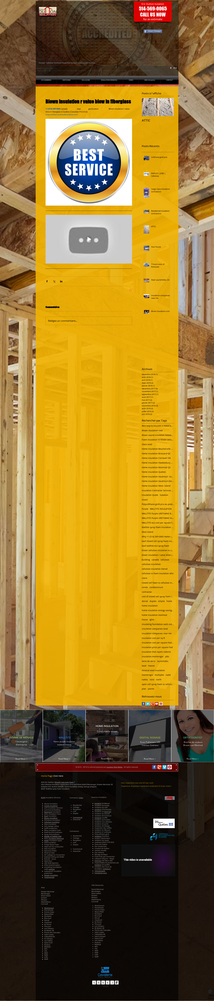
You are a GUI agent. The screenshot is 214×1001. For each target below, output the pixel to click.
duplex (153, 601)
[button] (107, 38)
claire (144, 578)
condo (145, 587)
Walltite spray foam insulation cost (158, 527)
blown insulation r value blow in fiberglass (158, 555)
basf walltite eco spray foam (155, 545)
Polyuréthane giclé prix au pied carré (158, 504)
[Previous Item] (146, 107)
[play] (171, 67)
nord (152, 679)
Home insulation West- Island (156, 485)
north (158, 679)
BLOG (43, 798)
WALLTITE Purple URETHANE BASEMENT (158, 513)
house (145, 619)
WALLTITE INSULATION (161, 508)
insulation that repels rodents (156, 651)
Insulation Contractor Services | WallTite (158, 490)
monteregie (147, 674)
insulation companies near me (156, 633)
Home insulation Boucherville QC (158, 448)
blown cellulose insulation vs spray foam (158, 550)
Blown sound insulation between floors (158, 435)
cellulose (165, 559)
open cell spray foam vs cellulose (158, 684)
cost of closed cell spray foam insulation (158, 596)
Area (43, 888)
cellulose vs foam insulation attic (158, 573)
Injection (98, 861)
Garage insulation (51, 875)
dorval (145, 601)
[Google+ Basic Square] (152, 703)
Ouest (145, 499)
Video (81, 798)
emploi (161, 601)
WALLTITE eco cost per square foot (158, 522)
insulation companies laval (155, 628)
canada (155, 559)
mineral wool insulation (153, 670)
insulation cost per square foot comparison (158, 642)
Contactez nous (101, 873)
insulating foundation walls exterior (158, 624)
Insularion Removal (56, 838)
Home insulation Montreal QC (156, 467)
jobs (167, 656)
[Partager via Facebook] (47, 281)
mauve (151, 665)
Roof (46, 816)
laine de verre (148, 661)
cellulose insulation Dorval (155, 568)
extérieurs (107, 869)
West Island (147, 532)
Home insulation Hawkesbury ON (158, 462)
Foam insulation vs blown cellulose (158, 439)
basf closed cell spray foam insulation (158, 541)
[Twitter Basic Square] (148, 703)
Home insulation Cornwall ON (156, 458)
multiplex (159, 674)
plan (144, 688)
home (169, 601)
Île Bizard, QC (100, 928)
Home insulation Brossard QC (156, 453)
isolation (98, 865)
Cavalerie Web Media (114, 767)
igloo (152, 619)
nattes (145, 679)
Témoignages (100, 871)
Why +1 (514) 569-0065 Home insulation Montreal (158, 536)
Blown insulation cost (152, 430)
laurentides (162, 661)
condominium (156, 587)
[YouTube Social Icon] (156, 703)
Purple (145, 508)
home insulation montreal (154, 615)
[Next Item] (169, 107)
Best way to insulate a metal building (158, 425)
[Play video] (89, 239)
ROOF (46, 840)
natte (168, 674)
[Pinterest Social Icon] (161, 703)
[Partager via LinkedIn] (61, 281)
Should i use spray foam (64, 782)
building (146, 559)
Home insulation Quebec (154, 471)
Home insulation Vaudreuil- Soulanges (158, 476)
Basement (48, 812)
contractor (147, 592)
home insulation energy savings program (158, 610)
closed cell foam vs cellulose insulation (158, 582)
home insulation (150, 605)
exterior (52, 869)
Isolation (164, 495)
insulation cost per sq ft (153, 638)
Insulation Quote (150, 495)
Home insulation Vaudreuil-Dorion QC (158, 481)
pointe (151, 688)
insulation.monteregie (152, 656)
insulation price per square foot (157, 647)
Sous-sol (107, 812)
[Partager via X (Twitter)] (54, 281)
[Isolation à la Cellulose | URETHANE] (154, 767)
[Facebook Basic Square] (143, 703)
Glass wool (147, 444)
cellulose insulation (151, 564)
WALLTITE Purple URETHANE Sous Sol (158, 518)
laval (144, 665)
